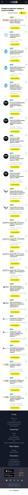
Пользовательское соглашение (14, 422)
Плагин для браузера (14, 437)
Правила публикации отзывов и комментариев (14, 442)
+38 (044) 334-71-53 (14, 459)
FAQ (14, 435)
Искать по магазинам (13, 12)
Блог (14, 440)
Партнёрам (14, 450)
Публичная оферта (14, 452)
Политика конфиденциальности (14, 424)
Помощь (14, 433)
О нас (14, 420)
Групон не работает (14, 425)
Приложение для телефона (14, 439)
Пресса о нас (14, 418)
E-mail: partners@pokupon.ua (14, 461)
